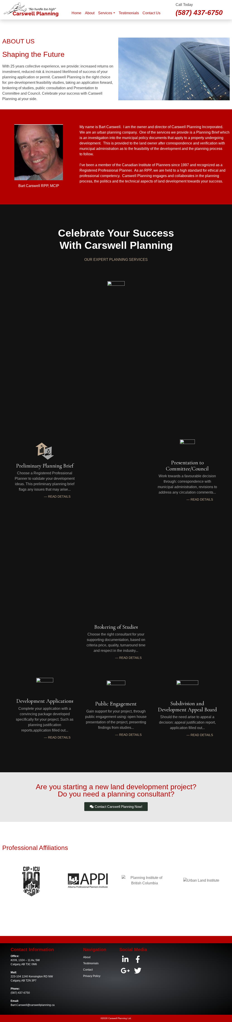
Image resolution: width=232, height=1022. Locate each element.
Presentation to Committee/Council (187, 465)
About (89, 13)
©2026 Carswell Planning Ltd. (116, 1018)
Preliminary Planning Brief (44, 466)
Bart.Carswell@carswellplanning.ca (33, 1005)
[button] (57, 496)
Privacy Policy (91, 976)
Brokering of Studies (116, 627)
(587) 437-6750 (199, 12)
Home (76, 13)
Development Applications (44, 701)
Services (105, 13)
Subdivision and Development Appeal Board (187, 706)
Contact (88, 969)
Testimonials (129, 13)
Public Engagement (116, 704)
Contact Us (151, 13)
